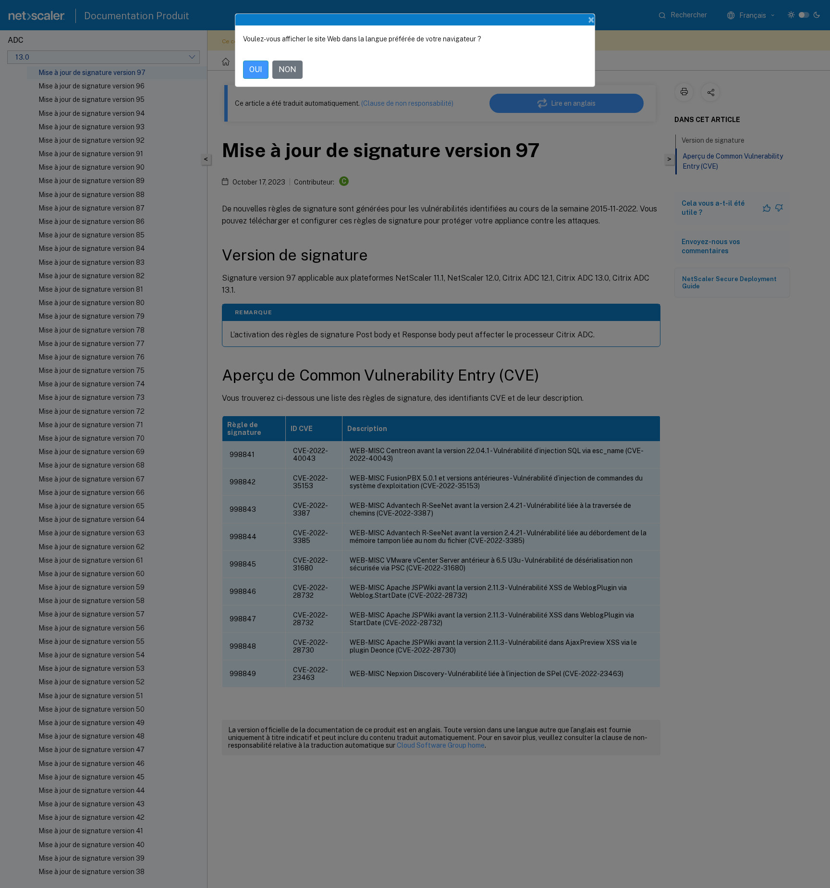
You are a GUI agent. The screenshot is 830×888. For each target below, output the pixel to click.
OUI (255, 69)
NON (287, 69)
